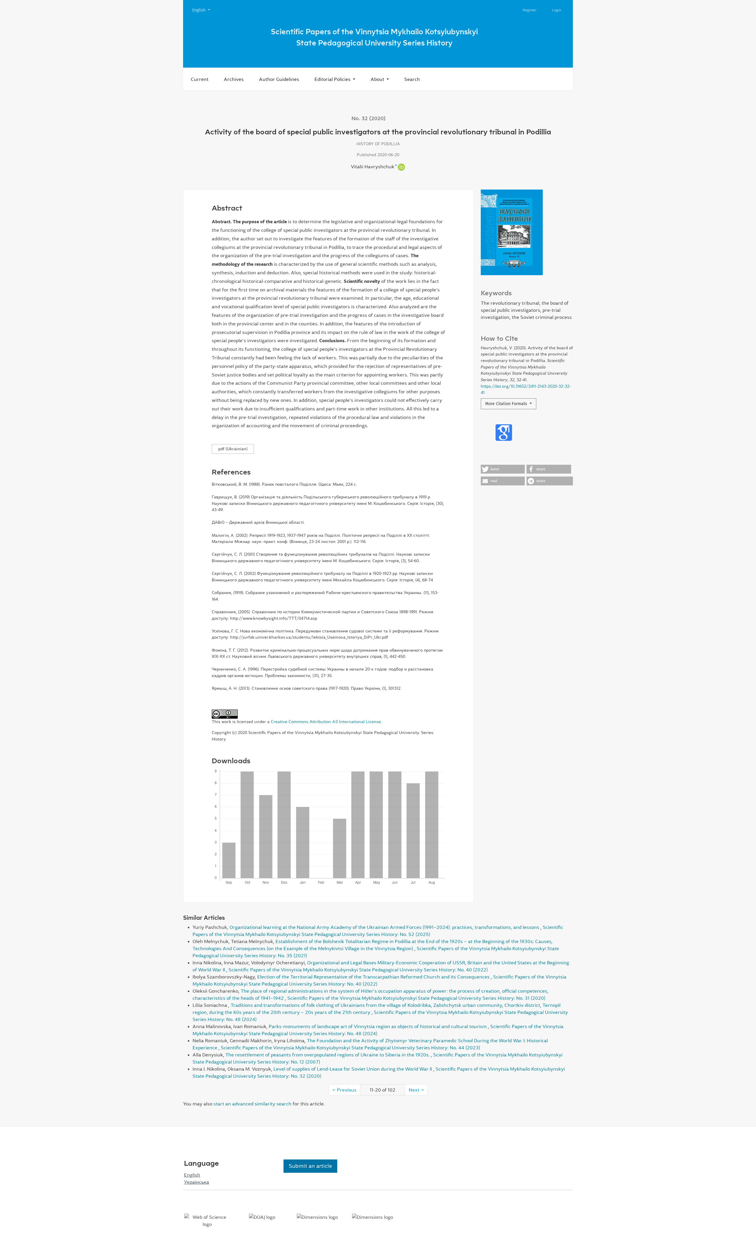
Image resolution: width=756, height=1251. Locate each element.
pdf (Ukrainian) (232, 449)
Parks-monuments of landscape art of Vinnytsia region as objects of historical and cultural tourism (378, 1026)
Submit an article (310, 1166)
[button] (503, 469)
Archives (234, 79)
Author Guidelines (279, 79)
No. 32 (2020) (368, 118)
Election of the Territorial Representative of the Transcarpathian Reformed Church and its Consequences (374, 976)
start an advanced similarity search (252, 1103)
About (378, 79)
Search (412, 79)
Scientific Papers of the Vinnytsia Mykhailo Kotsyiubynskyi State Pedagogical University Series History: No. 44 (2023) (350, 1047)
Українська (196, 1182)
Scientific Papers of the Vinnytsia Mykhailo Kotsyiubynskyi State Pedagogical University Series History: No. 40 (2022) (358, 969)
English (203, 10)
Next (416, 1089)
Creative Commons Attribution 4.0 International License (326, 722)
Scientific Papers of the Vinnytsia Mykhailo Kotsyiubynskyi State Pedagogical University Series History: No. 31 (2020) (416, 998)
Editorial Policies (333, 79)
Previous (344, 1089)
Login (556, 10)
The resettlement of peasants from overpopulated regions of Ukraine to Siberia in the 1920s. (328, 1054)
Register (530, 10)
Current (199, 79)
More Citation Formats (506, 403)
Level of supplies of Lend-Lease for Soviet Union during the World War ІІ (353, 1068)
